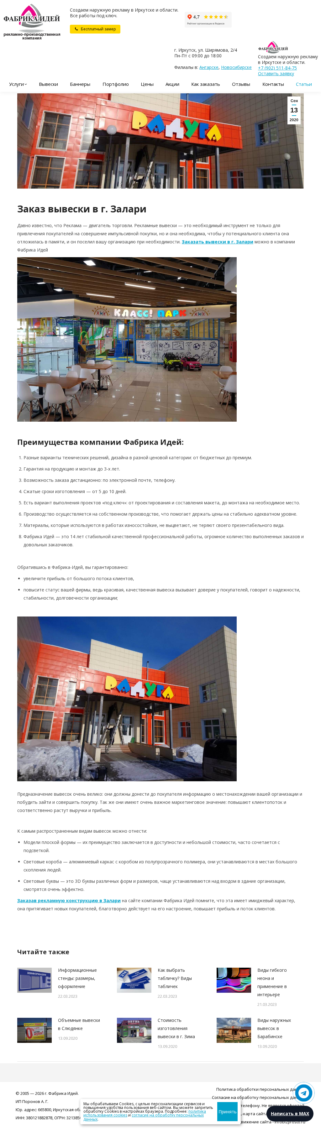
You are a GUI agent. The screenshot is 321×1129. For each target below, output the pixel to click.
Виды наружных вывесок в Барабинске (274, 1028)
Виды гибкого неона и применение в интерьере (272, 982)
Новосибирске (236, 67)
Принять (227, 1112)
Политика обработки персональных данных (260, 1089)
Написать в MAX (290, 1113)
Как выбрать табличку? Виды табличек (175, 978)
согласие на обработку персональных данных (143, 1116)
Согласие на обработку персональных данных (258, 1097)
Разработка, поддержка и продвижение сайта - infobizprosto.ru (241, 1122)
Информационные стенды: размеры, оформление (77, 978)
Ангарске (208, 67)
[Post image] (34, 980)
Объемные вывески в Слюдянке (79, 1024)
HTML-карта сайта (250, 1113)
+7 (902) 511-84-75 (277, 68)
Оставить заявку (276, 73)
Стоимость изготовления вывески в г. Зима (176, 1028)
